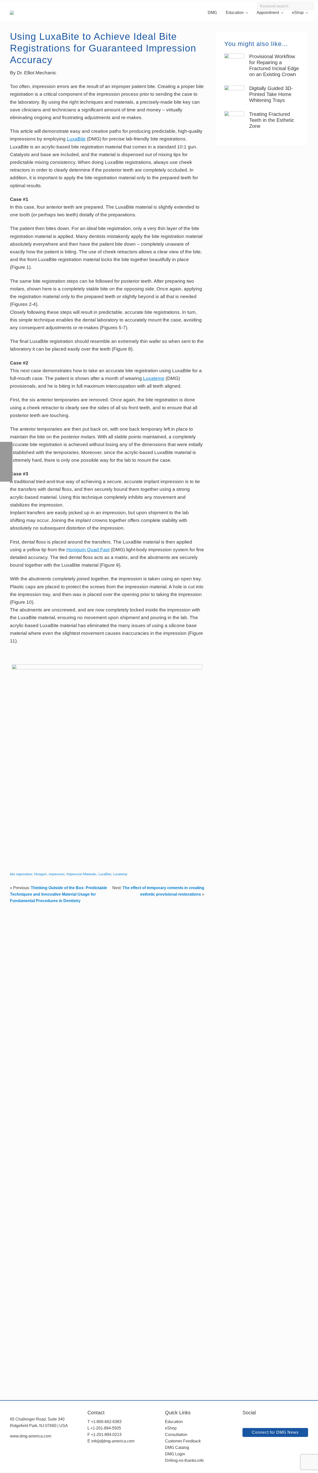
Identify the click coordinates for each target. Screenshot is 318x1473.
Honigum (40, 874)
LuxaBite (76, 138)
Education (174, 1422)
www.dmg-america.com (30, 1436)
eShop (171, 1428)
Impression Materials (81, 874)
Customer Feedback (183, 1441)
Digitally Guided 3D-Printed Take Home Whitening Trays (271, 94)
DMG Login (175, 1454)
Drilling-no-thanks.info (184, 1460)
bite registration (21, 874)
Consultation (176, 1434)
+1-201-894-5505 (105, 1428)
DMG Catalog (177, 1447)
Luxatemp (153, 378)
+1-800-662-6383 (106, 1422)
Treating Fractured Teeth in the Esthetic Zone (271, 120)
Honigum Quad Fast (88, 549)
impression (56, 874)
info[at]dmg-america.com (112, 1441)
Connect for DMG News (275, 1432)
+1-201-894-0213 (106, 1434)
